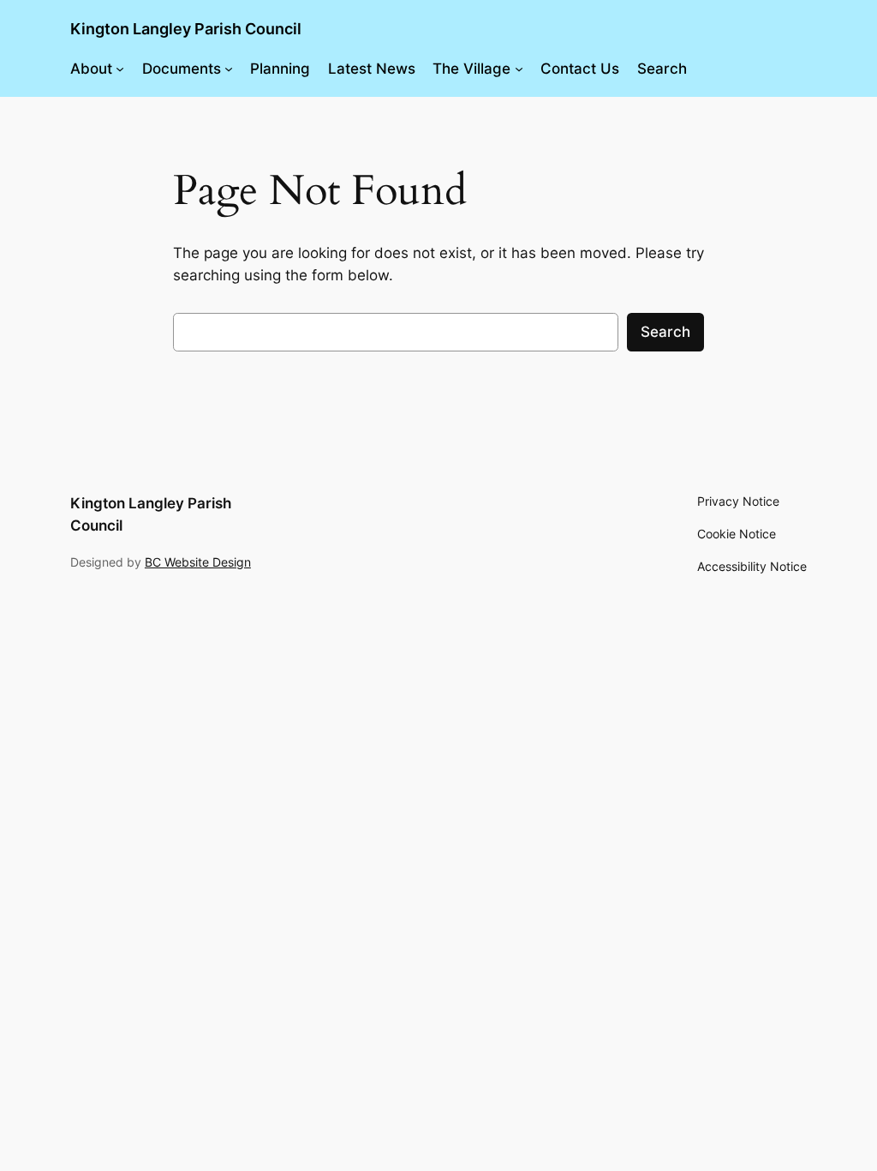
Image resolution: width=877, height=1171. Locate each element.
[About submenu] (120, 68)
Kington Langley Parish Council (185, 29)
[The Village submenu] (519, 68)
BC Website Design (198, 562)
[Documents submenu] (228, 68)
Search (665, 331)
